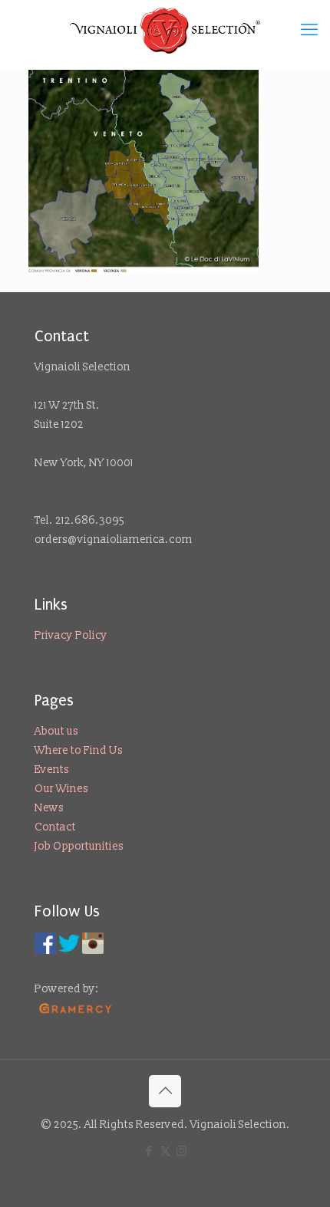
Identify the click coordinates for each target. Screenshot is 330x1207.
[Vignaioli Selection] (165, 31)
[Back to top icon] (165, 1091)
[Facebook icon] (149, 1151)
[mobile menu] (309, 31)
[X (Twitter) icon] (165, 1151)
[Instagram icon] (181, 1151)
